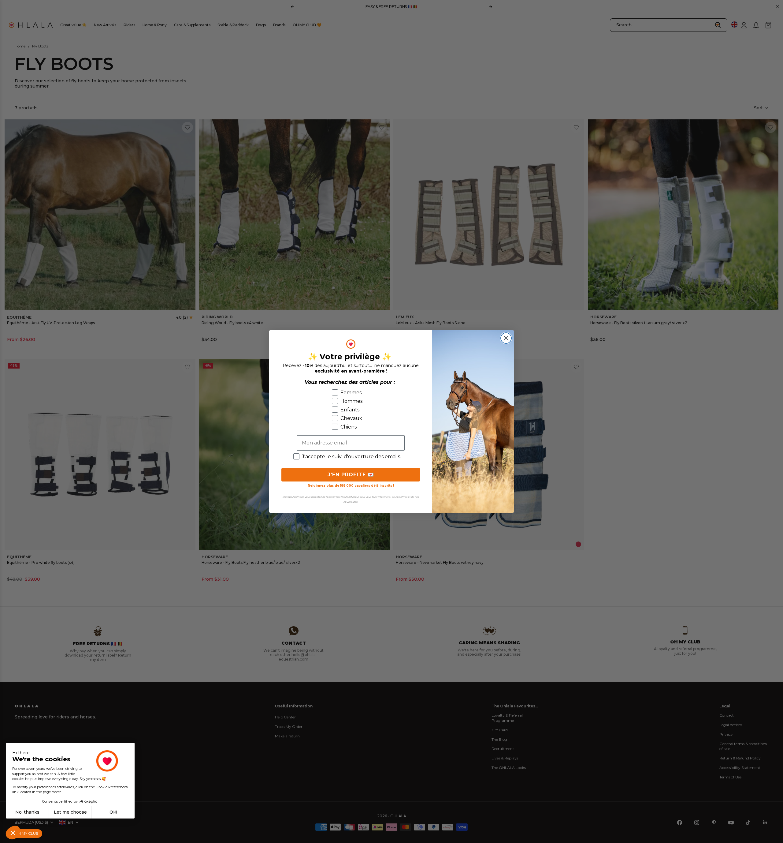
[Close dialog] (506, 338)
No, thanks (27, 812)
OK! (113, 812)
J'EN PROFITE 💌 (351, 475)
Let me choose (70, 812)
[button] (13, 832)
